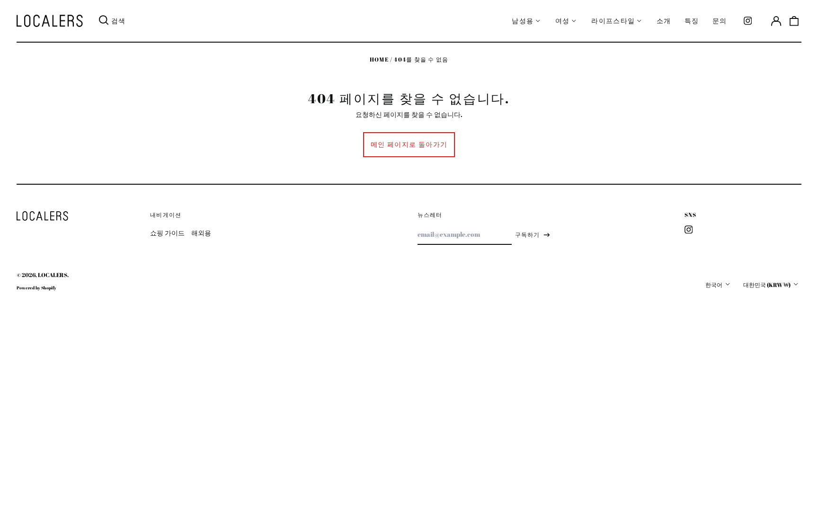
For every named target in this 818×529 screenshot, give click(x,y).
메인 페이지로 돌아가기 (409, 144)
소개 (664, 20)
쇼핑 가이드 (167, 232)
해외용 (201, 232)
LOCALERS (52, 275)
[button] (794, 20)
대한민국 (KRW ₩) (767, 285)
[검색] (103, 20)
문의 (719, 20)
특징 (692, 20)
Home (379, 59)
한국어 (714, 285)
